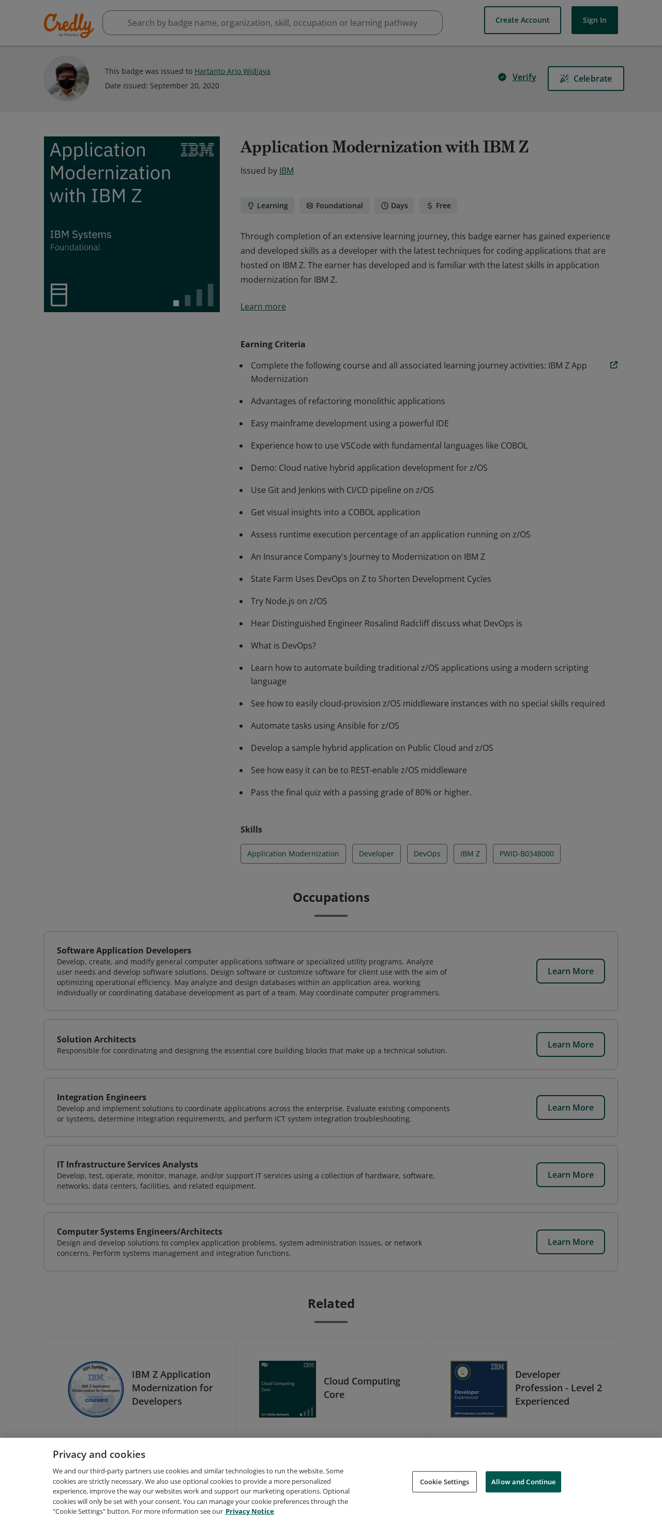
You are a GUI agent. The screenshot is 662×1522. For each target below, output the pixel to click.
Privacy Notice (249, 1511)
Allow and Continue (523, 1481)
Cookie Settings (445, 1481)
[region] (331, 1480)
